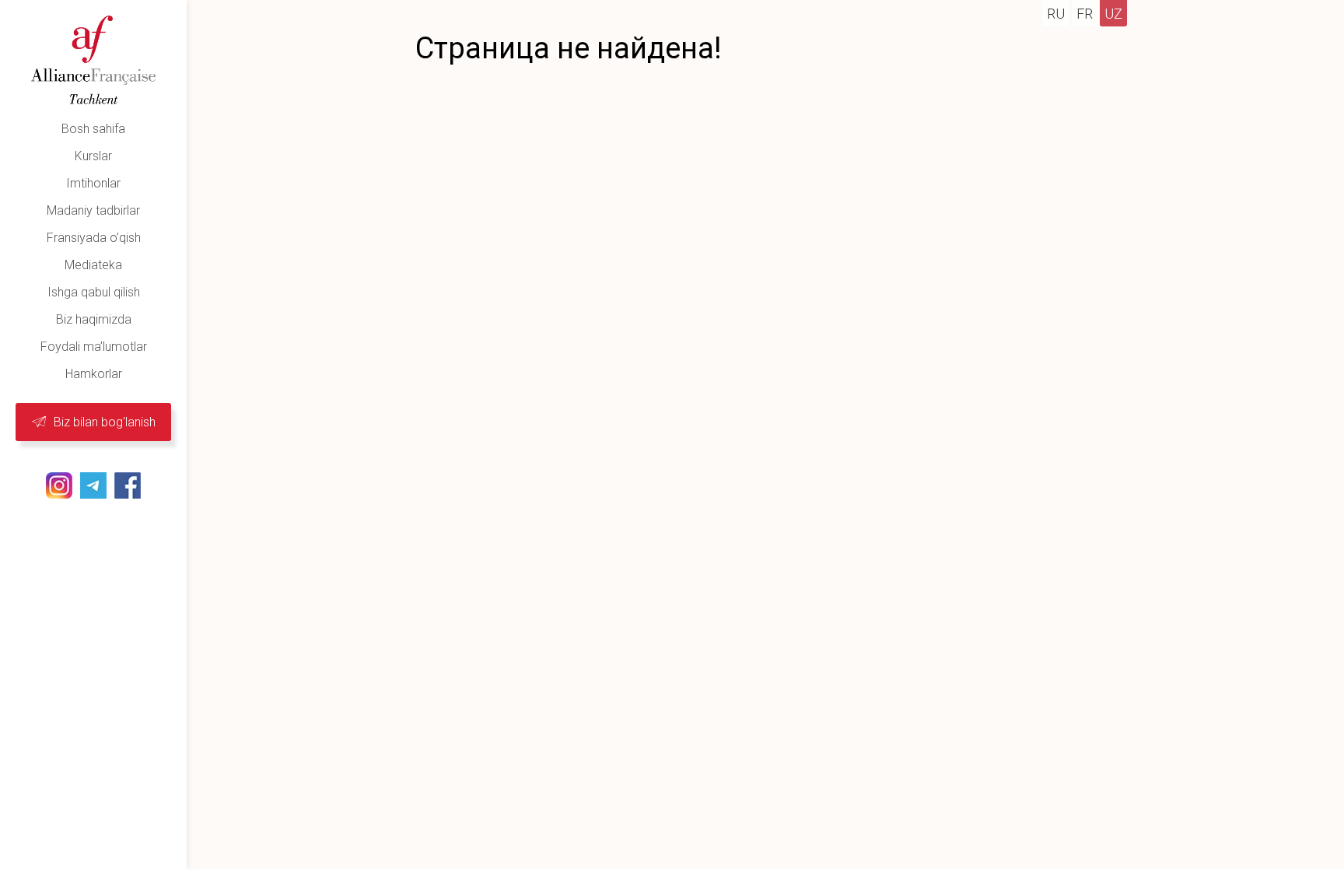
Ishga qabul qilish (93, 292)
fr (1084, 13)
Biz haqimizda (93, 319)
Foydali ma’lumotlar (93, 346)
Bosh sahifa (93, 128)
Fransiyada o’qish (94, 237)
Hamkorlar (93, 373)
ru (1056, 13)
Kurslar (93, 156)
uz (1113, 13)
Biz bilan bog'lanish (105, 422)
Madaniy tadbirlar (93, 210)
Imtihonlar (93, 183)
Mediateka (93, 265)
